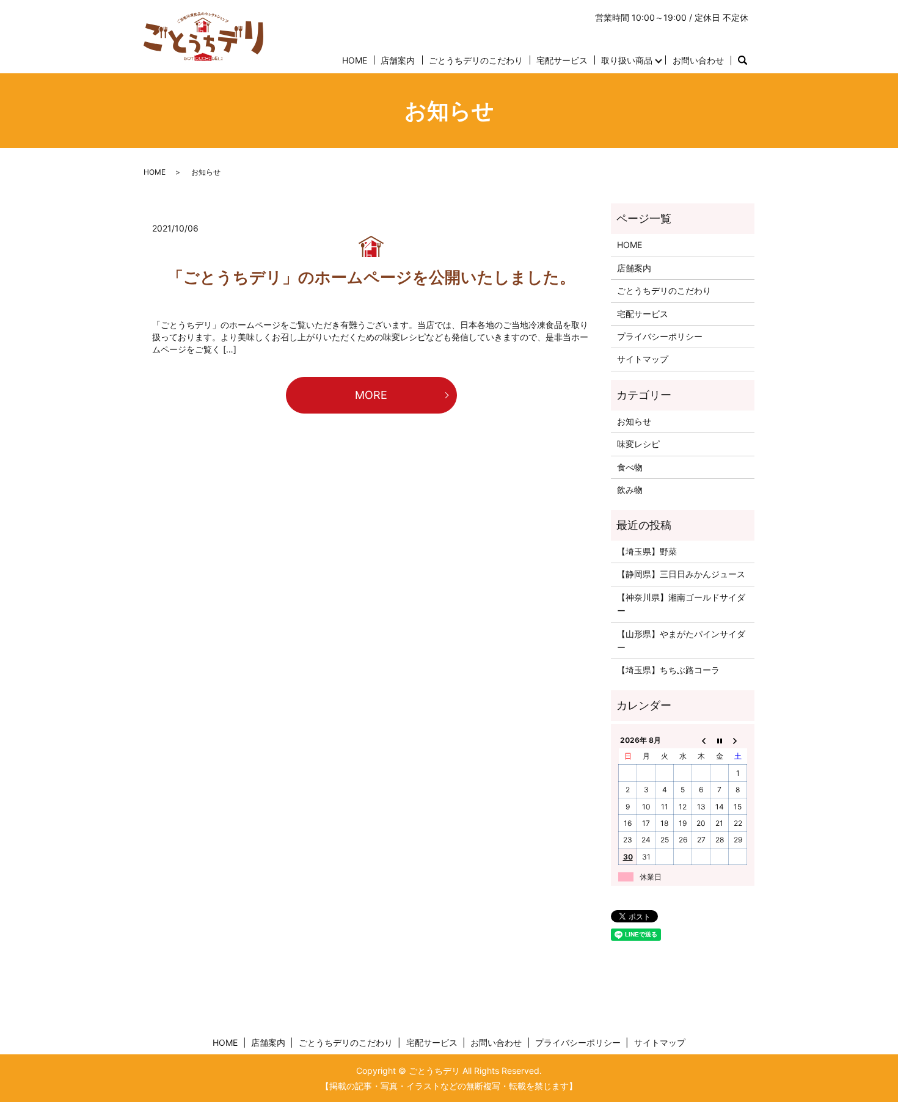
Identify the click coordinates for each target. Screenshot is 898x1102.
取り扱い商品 (626, 60)
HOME (354, 60)
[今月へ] (719, 740)
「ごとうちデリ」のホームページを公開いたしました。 (371, 277)
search (742, 60)
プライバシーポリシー (660, 336)
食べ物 (630, 467)
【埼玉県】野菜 (647, 551)
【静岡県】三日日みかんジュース (681, 574)
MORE (371, 395)
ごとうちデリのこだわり (476, 60)
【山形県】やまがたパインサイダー (681, 640)
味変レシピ (638, 444)
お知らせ (634, 421)
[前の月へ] (701, 740)
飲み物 (630, 489)
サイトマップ (642, 359)
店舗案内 (398, 60)
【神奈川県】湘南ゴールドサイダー (681, 604)
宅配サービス (562, 60)
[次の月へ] (738, 740)
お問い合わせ (698, 60)
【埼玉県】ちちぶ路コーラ (668, 670)
